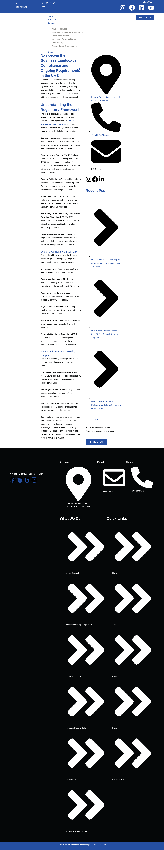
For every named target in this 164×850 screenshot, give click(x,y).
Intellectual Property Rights (64, 39)
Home (50, 16)
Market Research (59, 29)
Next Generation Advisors (76, 845)
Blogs (50, 52)
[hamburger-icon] (121, 16)
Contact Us (53, 55)
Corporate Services (60, 36)
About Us (52, 19)
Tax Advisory (58, 43)
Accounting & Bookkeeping (64, 46)
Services (51, 23)
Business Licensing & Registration (67, 32)
